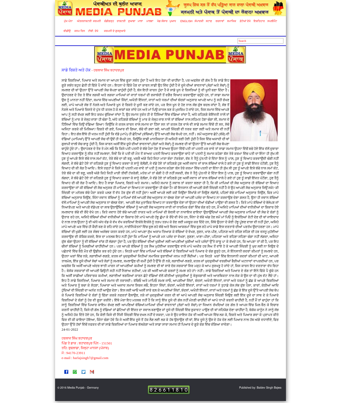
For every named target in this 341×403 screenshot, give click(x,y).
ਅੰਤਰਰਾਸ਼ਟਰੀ (83, 21)
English (186, 21)
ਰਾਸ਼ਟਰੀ (121, 21)
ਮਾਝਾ (140, 21)
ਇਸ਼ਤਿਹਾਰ (259, 21)
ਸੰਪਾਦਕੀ (199, 21)
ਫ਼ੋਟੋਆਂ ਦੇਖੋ (245, 21)
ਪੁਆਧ (173, 21)
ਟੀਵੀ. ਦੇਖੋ (93, 31)
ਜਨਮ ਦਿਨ (79, 31)
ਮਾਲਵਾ (149, 21)
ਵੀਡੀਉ (67, 31)
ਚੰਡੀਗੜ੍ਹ (109, 21)
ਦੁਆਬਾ (131, 21)
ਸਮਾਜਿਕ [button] (231, 21)
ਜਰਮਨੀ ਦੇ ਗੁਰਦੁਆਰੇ (113, 31)
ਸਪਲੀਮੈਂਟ (272, 21)
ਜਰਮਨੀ (97, 21)
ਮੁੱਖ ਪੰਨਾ (68, 21)
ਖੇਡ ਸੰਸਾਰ (162, 21)
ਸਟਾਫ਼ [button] (209, 21)
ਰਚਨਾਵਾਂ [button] (219, 21)
